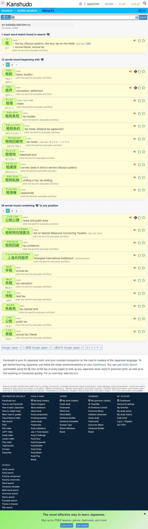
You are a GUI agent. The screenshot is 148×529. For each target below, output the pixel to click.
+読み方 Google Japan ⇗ (68, 347)
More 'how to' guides (11, 414)
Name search (8, 496)
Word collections (67, 428)
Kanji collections (38, 428)
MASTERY (93, 4)
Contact (5, 448)
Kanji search (8, 472)
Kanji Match (36, 452)
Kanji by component (11, 476)
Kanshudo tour (9, 400)
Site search (7, 421)
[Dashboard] (80, 4)
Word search (8, 483)
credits (139, 390)
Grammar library (95, 410)
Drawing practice (39, 417)
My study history (124, 414)
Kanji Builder (37, 445)
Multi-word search (10, 489)
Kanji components (39, 414)
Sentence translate (11, 486)
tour (76, 373)
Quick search (129, 364)
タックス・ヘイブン (59, 141)
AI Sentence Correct (97, 407)
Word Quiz (65, 410)
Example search (9, 500)
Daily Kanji (122, 417)
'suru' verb (28, 100)
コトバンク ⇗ (94, 347)
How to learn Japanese (13, 407)
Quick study (36, 421)
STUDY (109, 4)
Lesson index (8, 438)
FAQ (4, 424)
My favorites (122, 407)
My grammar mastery (100, 400)
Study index (7, 435)
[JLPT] (84, 4)
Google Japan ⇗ (11, 347)
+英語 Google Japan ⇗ (37, 347)
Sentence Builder (68, 417)
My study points (124, 410)
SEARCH (6, 11)
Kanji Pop (35, 455)
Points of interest (10, 503)
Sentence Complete (69, 421)
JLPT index (7, 431)
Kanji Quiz (35, 438)
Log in (120, 421)
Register (128, 421)
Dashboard (99, 364)
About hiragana (38, 403)
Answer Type (66, 424)
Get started (82, 525)
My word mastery (70, 400)
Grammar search (10, 493)
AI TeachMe (93, 403)
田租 (88, 43)
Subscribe (6, 452)
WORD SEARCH (27, 11)
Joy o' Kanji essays (39, 431)
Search (143, 17)
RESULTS (48, 11)
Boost (33, 459)
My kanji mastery (41, 400)
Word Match (65, 414)
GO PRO (121, 424)
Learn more (66, 525)
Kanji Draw (36, 448)
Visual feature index (11, 417)
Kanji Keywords (38, 442)
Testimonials (8, 445)
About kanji (36, 410)
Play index (7, 442)
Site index (6, 428)
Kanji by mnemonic (11, 479)
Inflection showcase (97, 414)
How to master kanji (11, 410)
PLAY (122, 4)
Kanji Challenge (38, 435)
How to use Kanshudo (12, 403)
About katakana (38, 407)
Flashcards (36, 424)
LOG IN (135, 4)
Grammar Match (95, 424)
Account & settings (125, 403)
